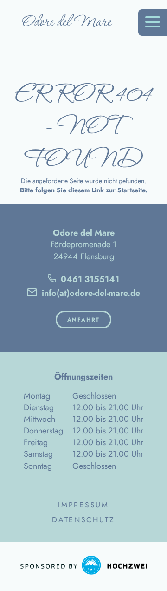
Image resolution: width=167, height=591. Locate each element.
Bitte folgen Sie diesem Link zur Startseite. (84, 190)
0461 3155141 (88, 279)
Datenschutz (83, 520)
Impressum (83, 505)
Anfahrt (83, 319)
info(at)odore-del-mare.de (89, 293)
